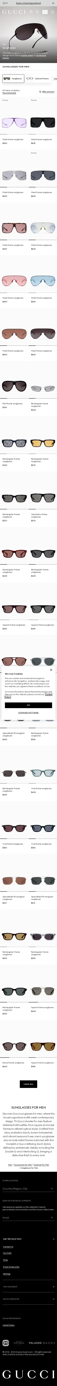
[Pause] (53, 3)
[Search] (45, 12)
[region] (28, 693)
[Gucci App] (6, 1343)
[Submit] (51, 1189)
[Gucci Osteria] (19, 1343)
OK (28, 705)
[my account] (37, 12)
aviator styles (27, 55)
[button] (28, 1084)
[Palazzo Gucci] (41, 1343)
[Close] (51, 669)
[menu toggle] (52, 12)
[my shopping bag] (31, 12)
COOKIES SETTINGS (28, 713)
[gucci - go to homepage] (14, 12)
